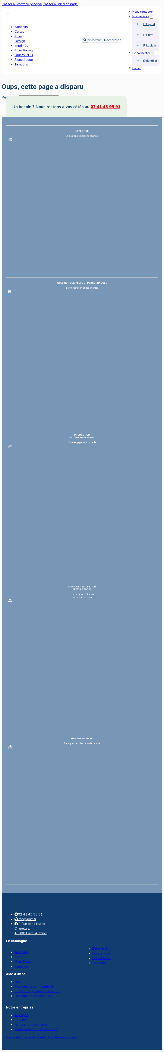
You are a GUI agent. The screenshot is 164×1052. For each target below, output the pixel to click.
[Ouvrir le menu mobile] (7, 13)
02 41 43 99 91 (105, 107)
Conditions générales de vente (37, 991)
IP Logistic (150, 45)
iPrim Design (20, 38)
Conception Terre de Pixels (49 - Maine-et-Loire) (42, 1037)
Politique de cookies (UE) (33, 996)
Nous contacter (142, 11)
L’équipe (21, 1019)
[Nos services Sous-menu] (151, 16)
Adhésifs (21, 27)
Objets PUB (24, 55)
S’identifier (150, 60)
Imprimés (21, 45)
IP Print (148, 35)
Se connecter (141, 53)
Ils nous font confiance (31, 1024)
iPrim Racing (24, 50)
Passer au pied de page (60, 4)
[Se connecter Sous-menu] (152, 53)
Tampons (21, 64)
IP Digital (149, 24)
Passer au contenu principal (22, 4)
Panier (136, 68)
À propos (21, 1015)
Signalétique (24, 59)
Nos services (140, 16)
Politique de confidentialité (34, 986)
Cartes (19, 31)
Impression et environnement (36, 1029)
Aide (18, 981)
